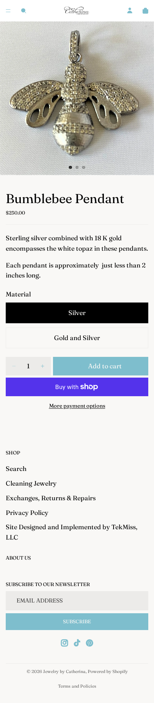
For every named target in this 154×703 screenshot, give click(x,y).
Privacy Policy (27, 512)
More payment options (77, 405)
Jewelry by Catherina (64, 671)
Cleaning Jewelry (31, 483)
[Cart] (145, 11)
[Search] (24, 11)
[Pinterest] (89, 643)
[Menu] (8, 11)
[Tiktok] (77, 643)
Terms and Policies (77, 686)
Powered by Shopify (108, 671)
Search (16, 468)
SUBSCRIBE (77, 621)
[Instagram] (64, 643)
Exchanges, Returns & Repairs (51, 497)
